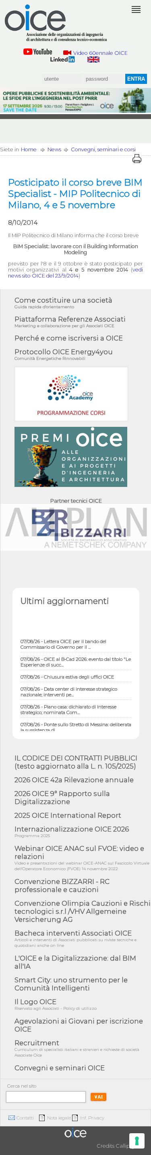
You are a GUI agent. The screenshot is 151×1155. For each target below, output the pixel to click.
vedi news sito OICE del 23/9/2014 (75, 273)
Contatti (25, 1118)
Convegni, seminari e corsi (103, 149)
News (54, 149)
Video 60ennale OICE (100, 53)
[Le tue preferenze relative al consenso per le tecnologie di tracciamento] (137, 1141)
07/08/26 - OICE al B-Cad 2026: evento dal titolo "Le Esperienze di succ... (76, 658)
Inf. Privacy (92, 1118)
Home (29, 149)
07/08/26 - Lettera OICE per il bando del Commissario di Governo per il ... (63, 641)
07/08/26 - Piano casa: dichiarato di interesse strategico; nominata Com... (68, 706)
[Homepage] (56, 23)
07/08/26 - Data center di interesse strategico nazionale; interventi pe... (69, 688)
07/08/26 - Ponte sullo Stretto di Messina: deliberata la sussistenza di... (76, 724)
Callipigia (127, 1146)
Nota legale (59, 1118)
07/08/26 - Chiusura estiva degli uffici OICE (67, 674)
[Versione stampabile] (137, 158)
